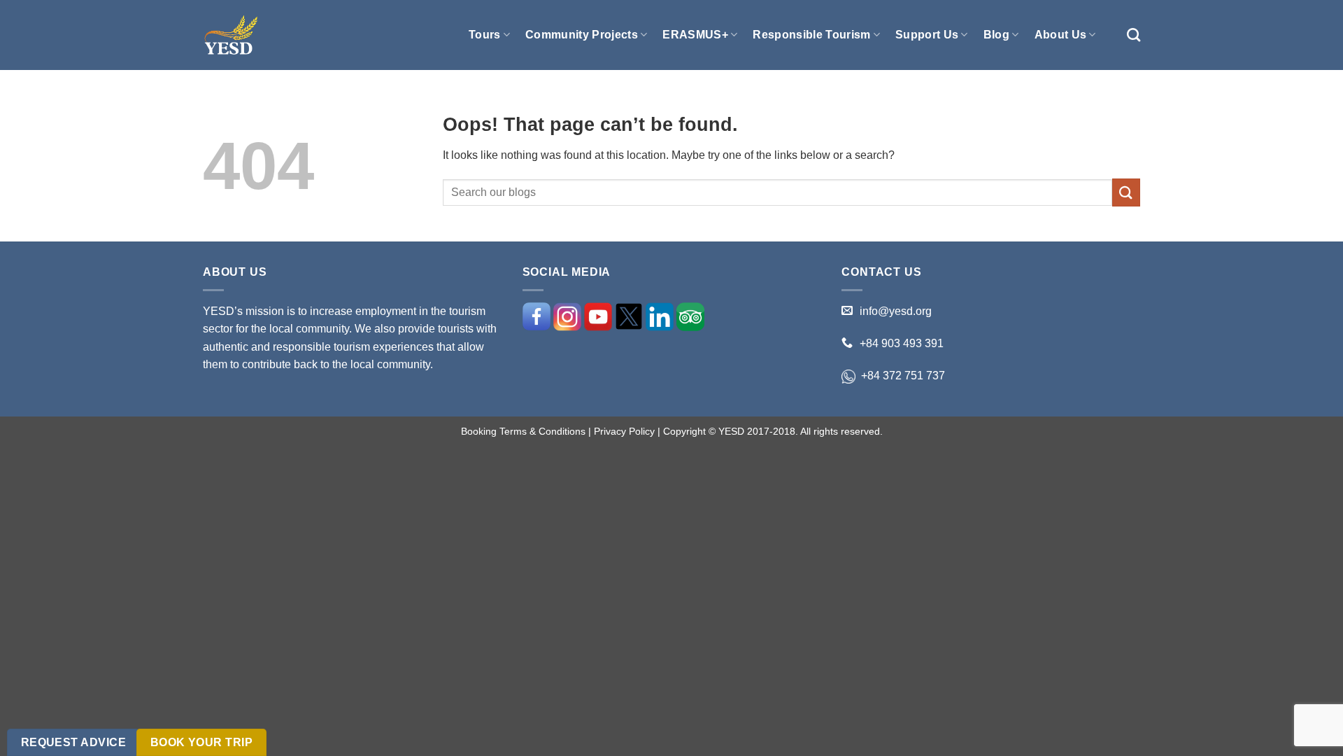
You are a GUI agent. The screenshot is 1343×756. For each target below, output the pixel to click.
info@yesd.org (896, 311)
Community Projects (581, 35)
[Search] (1133, 35)
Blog (996, 35)
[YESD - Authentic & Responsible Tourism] (231, 35)
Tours (485, 35)
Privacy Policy (624, 431)
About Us (1061, 35)
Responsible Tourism (811, 35)
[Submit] (1126, 192)
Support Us (926, 35)
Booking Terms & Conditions (523, 431)
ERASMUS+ (695, 35)
